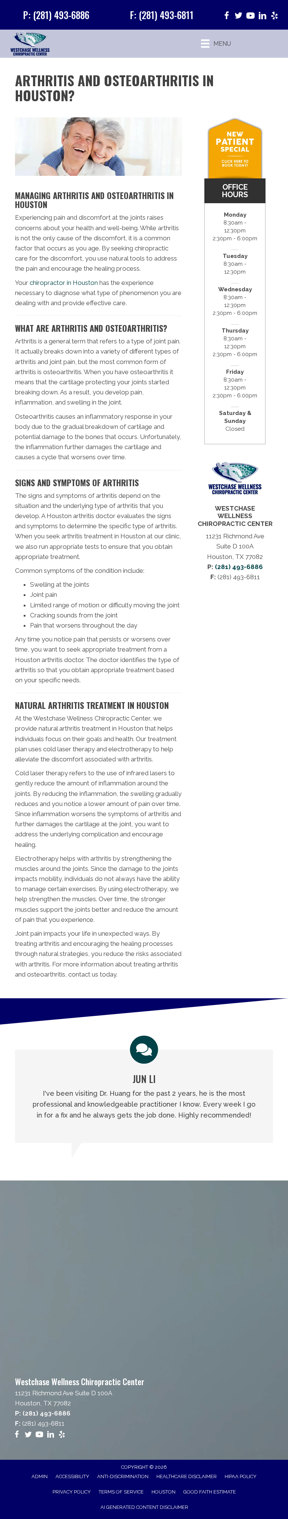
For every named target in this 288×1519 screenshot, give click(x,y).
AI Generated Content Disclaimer (144, 1507)
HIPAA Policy (240, 1476)
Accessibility (72, 1476)
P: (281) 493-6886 (56, 15)
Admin (40, 1476)
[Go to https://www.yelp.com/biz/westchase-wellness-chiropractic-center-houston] (274, 16)
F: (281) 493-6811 (162, 15)
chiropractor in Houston (63, 282)
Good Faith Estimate (209, 1492)
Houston (164, 1492)
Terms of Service (121, 1492)
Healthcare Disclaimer (186, 1476)
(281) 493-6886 (239, 567)
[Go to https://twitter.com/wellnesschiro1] (238, 16)
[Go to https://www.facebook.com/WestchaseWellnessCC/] (226, 16)
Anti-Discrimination (122, 1476)
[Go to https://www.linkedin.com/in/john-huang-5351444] (262, 16)
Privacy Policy (71, 1492)
